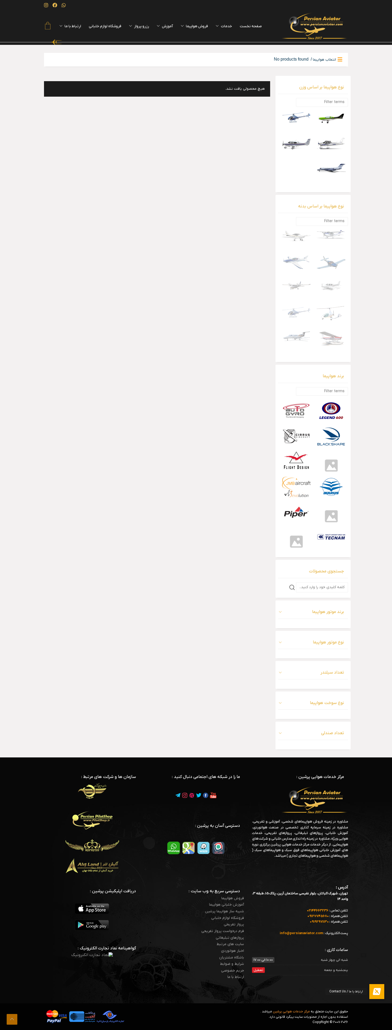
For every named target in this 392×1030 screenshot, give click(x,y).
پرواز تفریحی (234, 924)
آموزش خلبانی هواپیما (226, 904)
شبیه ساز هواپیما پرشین (224, 911)
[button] (376, 991)
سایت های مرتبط (230, 944)
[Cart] (47, 27)
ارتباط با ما (235, 977)
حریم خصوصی (232, 970)
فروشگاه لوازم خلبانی (227, 918)
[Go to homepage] (314, 26)
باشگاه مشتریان (231, 957)
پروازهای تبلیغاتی (230, 937)
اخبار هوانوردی (232, 951)
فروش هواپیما (232, 898)
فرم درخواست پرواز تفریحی (222, 931)
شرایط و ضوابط (232, 964)
